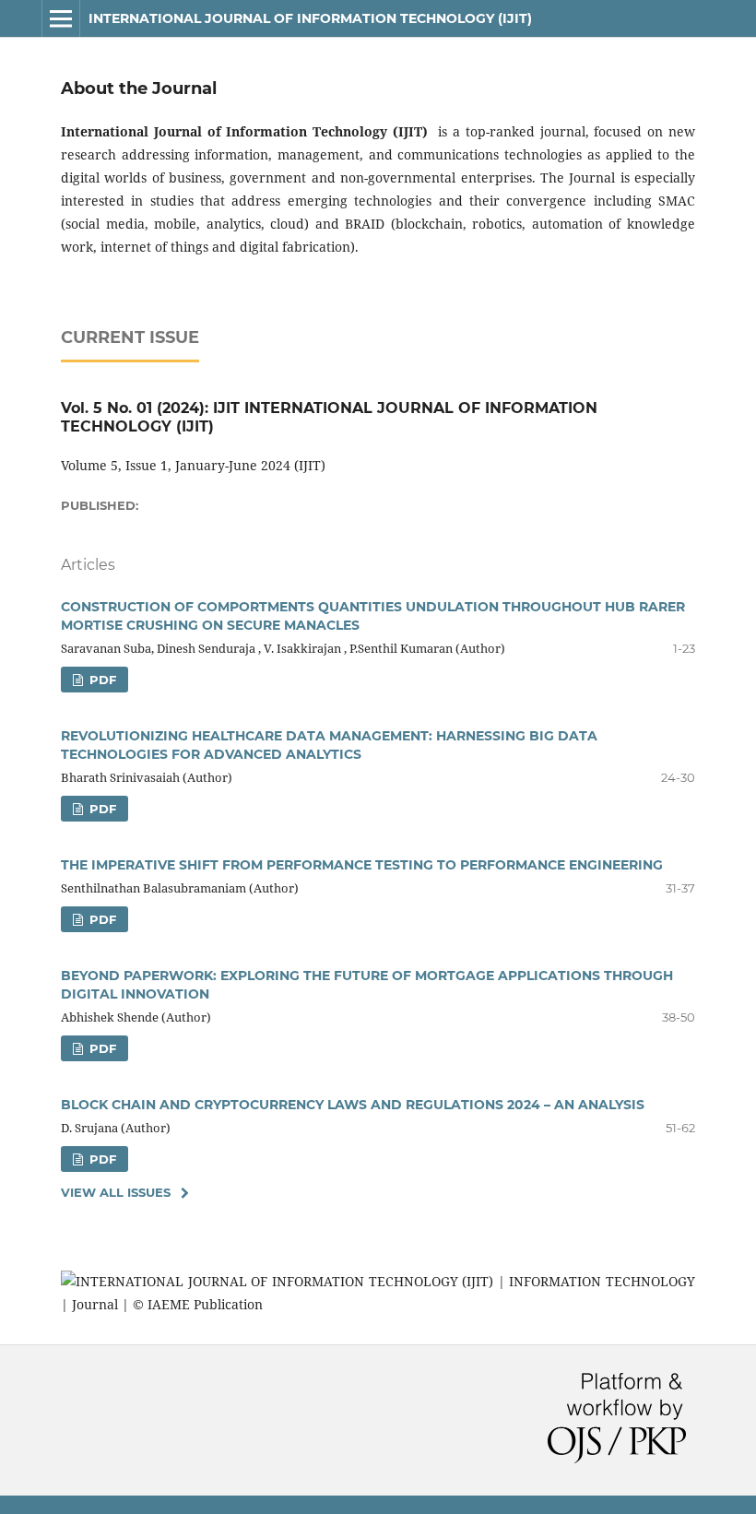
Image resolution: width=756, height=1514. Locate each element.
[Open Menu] (60, 18)
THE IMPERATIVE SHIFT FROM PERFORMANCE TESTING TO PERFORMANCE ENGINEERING (362, 865)
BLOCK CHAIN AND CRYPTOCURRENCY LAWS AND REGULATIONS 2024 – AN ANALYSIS (352, 1104)
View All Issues (116, 1192)
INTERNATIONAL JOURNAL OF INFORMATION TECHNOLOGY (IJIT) (310, 18)
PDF (101, 679)
